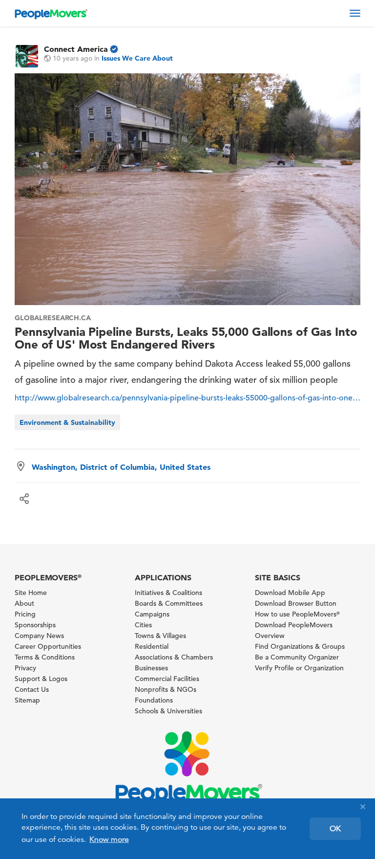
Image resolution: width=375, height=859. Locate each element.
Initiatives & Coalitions (168, 592)
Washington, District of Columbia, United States (121, 467)
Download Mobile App (290, 592)
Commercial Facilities (167, 678)
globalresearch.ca (53, 317)
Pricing (25, 614)
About (24, 603)
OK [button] (335, 829)
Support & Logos (41, 678)
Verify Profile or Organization (299, 667)
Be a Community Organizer (297, 657)
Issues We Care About (137, 58)
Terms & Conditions (45, 657)
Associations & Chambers (174, 657)
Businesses (151, 667)
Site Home (31, 592)
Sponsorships (35, 624)
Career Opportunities (48, 646)
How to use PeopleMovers (297, 614)
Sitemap (27, 700)
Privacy (25, 667)
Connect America (76, 49)
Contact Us (32, 689)
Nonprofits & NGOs (165, 689)
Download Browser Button (295, 603)
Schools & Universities (168, 710)
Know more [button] (109, 839)
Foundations (154, 700)
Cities (143, 624)
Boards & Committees (169, 603)
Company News (39, 635)
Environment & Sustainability (67, 422)
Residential (151, 646)
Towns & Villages (160, 635)
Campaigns (152, 614)
